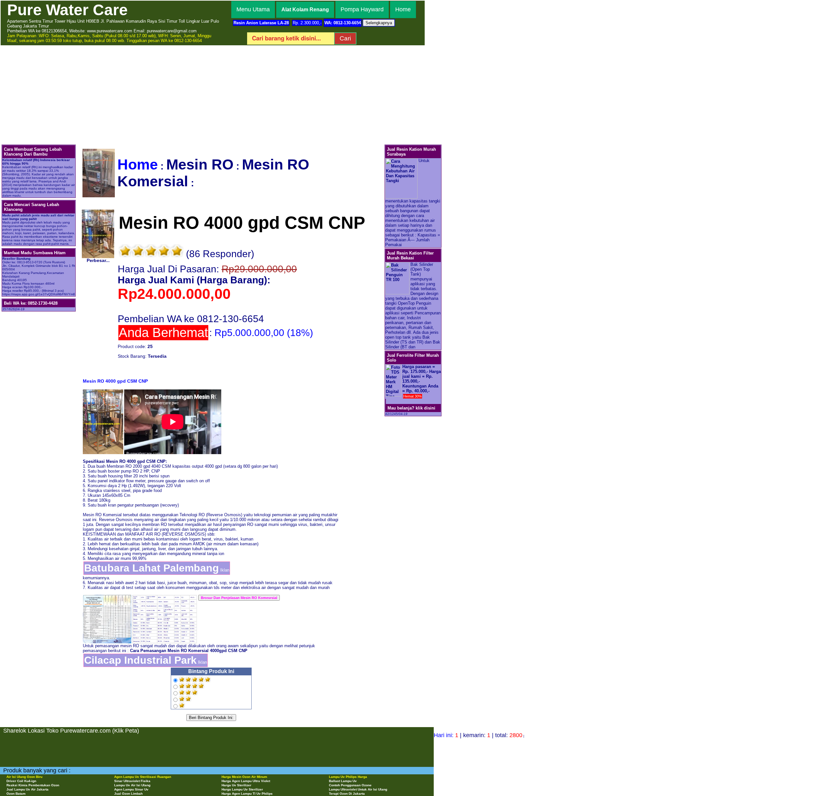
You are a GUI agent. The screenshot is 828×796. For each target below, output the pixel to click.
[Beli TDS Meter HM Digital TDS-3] (385, 401)
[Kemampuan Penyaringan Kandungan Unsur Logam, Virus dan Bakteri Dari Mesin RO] (164, 597)
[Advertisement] (414, 94)
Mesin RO (200, 164)
